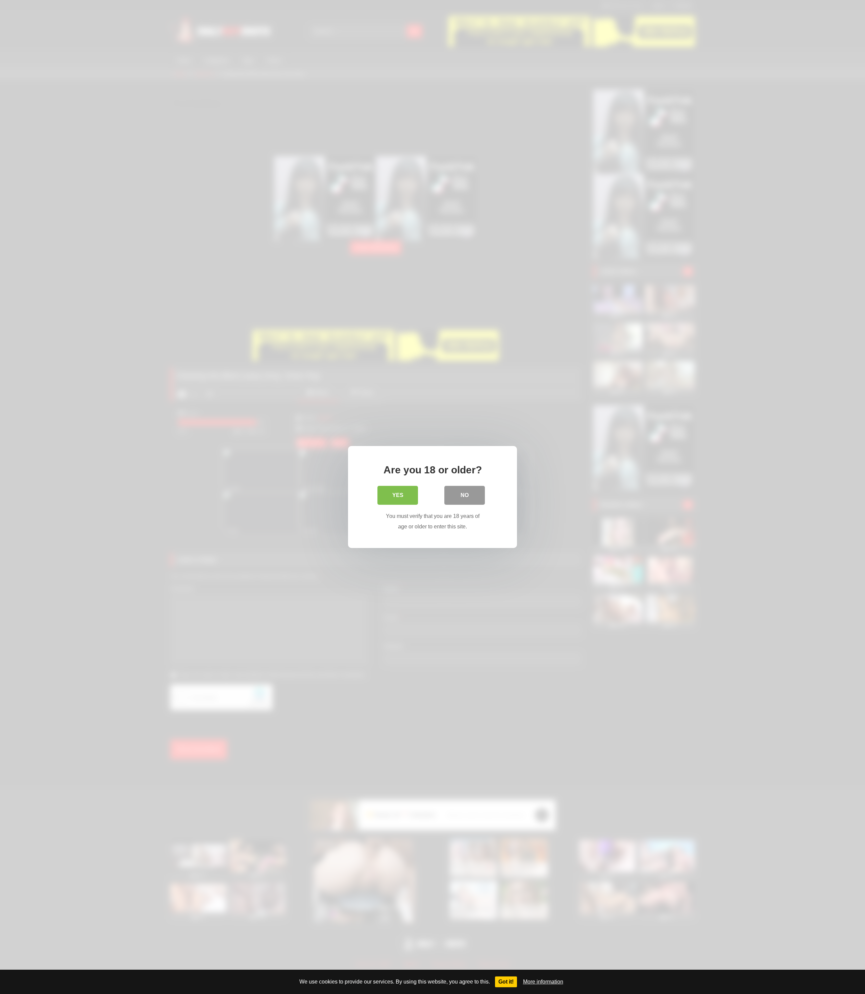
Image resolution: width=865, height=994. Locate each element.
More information (543, 982)
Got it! (506, 982)
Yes (397, 495)
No (465, 495)
